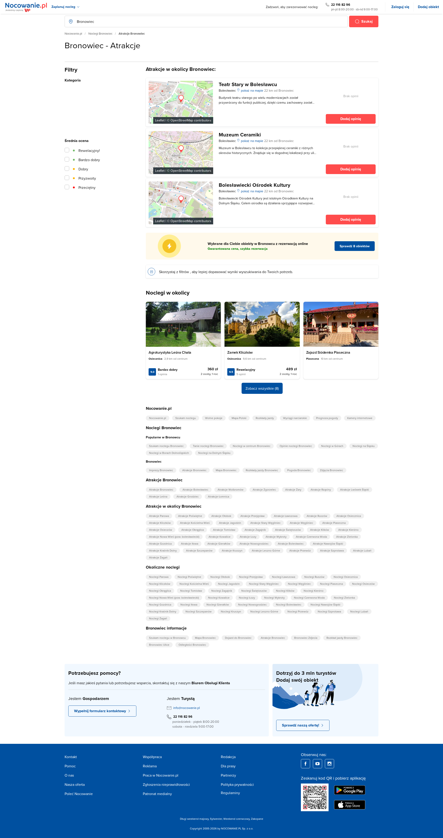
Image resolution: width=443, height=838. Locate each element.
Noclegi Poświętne (189, 577)
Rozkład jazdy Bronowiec (341, 638)
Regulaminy (230, 792)
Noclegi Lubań (359, 611)
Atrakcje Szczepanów (199, 550)
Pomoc (70, 766)
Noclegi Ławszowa (283, 577)
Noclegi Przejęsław (251, 577)
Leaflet (160, 120)
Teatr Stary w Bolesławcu (248, 84)
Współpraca (152, 756)
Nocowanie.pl (73, 33)
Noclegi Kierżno (313, 591)
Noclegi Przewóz (297, 611)
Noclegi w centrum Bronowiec (251, 446)
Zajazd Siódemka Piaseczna (328, 352)
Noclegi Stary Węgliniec (264, 584)
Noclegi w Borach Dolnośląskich (169, 453)
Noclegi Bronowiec (100, 33)
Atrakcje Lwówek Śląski (354, 489)
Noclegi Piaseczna (331, 584)
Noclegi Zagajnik (221, 591)
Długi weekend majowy (194, 819)
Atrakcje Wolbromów (230, 489)
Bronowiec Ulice (159, 645)
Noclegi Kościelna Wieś (194, 584)
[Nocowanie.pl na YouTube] (317, 763)
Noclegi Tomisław (191, 591)
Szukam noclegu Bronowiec (166, 446)
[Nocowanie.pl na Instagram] (329, 763)
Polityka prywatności (237, 784)
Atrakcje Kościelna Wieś (195, 523)
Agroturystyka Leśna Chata (170, 352)
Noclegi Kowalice (219, 598)
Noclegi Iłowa (188, 604)
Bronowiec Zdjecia (305, 638)
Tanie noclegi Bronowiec (208, 446)
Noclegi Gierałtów (218, 604)
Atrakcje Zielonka (347, 537)
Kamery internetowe (359, 418)
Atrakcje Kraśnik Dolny (163, 550)
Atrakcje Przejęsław (252, 516)
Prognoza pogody (327, 418)
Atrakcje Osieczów (160, 530)
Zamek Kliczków (239, 352)
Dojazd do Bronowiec (238, 638)
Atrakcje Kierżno (348, 530)
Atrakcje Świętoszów (288, 530)
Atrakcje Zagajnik (255, 530)
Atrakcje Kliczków (160, 523)
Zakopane (257, 819)
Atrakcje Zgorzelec (264, 489)
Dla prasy (228, 766)
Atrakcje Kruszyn (232, 550)
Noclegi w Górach (332, 446)
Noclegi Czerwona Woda (309, 598)
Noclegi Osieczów (363, 584)
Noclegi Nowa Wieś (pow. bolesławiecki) (174, 598)
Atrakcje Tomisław (224, 530)
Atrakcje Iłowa (189, 544)
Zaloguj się (400, 6)
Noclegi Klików (285, 591)
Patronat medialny (157, 793)
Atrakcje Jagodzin (230, 523)
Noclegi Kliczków (159, 584)
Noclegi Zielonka (344, 598)
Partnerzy (228, 775)
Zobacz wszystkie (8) (262, 388)
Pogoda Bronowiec (299, 470)
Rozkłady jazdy (265, 418)
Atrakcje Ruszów (317, 516)
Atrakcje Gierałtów (218, 544)
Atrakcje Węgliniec (301, 523)
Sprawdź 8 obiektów (355, 246)
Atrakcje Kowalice (219, 537)
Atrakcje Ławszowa (285, 516)
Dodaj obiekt (428, 6)
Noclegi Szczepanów (199, 611)
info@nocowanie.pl (186, 707)
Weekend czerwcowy (236, 819)
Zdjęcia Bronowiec (331, 470)
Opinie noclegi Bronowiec (296, 446)
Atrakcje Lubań (362, 550)
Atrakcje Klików (319, 530)
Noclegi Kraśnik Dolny (162, 611)
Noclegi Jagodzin (229, 584)
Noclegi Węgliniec (299, 584)
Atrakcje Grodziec (188, 496)
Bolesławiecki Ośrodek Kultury (254, 185)
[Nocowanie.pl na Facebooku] (305, 763)
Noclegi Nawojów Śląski (325, 604)
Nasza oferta (75, 784)
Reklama (150, 766)
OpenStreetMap (182, 120)
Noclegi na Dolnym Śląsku (214, 453)
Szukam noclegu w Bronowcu (167, 638)
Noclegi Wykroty (274, 598)
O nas (69, 775)
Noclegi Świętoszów (254, 591)
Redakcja (228, 756)
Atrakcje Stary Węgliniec (265, 523)
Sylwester (216, 819)
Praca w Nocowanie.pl (160, 775)
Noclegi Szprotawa (329, 611)
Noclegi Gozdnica (160, 604)
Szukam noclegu (185, 418)
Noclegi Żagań (158, 618)
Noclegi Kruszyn (231, 611)
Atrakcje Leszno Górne (266, 550)
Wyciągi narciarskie (295, 418)
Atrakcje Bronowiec (194, 470)
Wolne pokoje (213, 418)
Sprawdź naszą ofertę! (300, 725)
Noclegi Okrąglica (160, 591)
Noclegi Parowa (158, 577)
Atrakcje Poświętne (190, 516)
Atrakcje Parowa (159, 516)
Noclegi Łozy (247, 598)
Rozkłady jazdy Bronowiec (262, 470)
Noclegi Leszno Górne (264, 611)
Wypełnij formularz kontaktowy (100, 711)
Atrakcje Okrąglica (192, 530)
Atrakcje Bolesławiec (195, 489)
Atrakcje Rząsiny (321, 489)
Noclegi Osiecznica (346, 577)
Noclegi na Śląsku (364, 446)
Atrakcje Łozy (248, 537)
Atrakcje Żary (293, 489)
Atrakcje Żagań (158, 557)
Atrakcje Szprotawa (332, 550)
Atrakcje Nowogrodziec (254, 544)
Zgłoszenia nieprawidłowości (166, 784)
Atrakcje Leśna (158, 496)
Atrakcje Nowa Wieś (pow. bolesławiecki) (174, 537)
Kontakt (71, 756)
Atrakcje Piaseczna (334, 523)
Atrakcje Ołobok (221, 516)
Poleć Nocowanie (79, 793)
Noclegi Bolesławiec (288, 604)
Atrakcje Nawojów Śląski (328, 544)
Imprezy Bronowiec (161, 470)
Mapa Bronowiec (226, 470)
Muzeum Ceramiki (240, 134)
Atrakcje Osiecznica (348, 516)
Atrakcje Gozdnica (160, 544)
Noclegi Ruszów (314, 577)
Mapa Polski (239, 418)
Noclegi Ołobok (220, 577)
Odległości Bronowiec (192, 645)
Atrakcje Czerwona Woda (311, 537)
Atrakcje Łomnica (218, 496)
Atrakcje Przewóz (300, 550)
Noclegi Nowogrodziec (252, 604)
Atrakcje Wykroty (276, 537)
